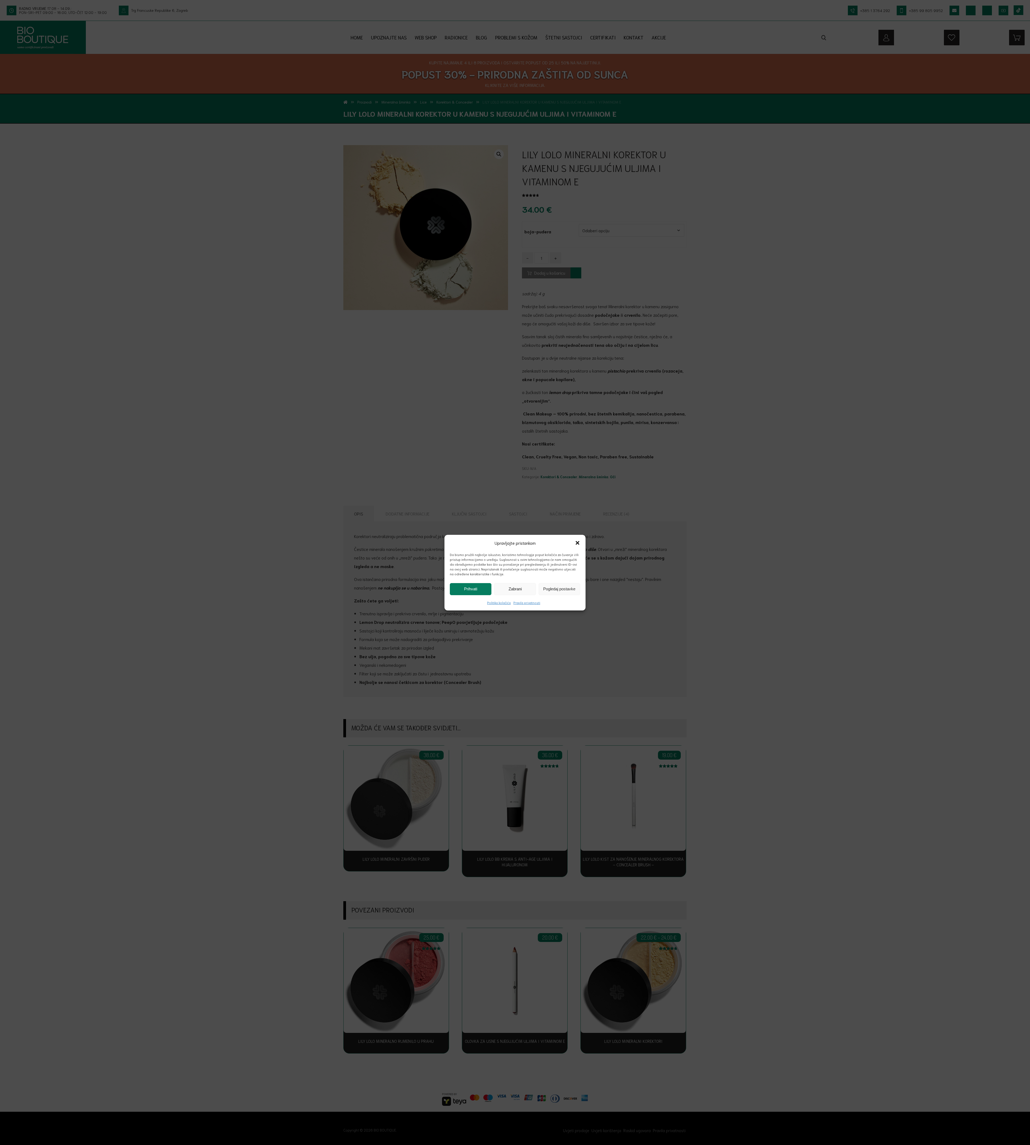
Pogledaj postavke (559, 589)
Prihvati (470, 589)
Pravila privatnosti (526, 603)
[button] (577, 543)
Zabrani (515, 589)
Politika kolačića (499, 603)
